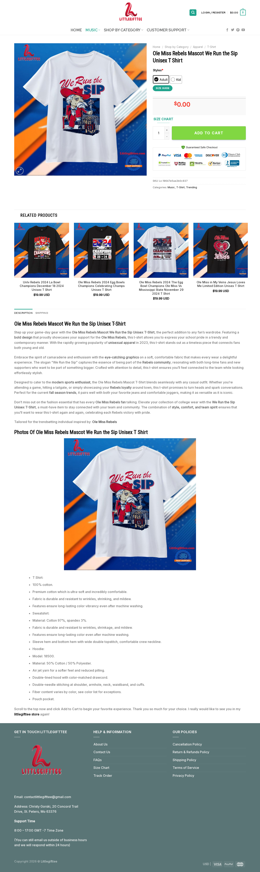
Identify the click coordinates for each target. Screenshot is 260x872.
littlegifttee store (26, 714)
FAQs (97, 760)
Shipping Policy (184, 760)
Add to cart (208, 133)
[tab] (23, 313)
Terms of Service (186, 768)
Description (23, 313)
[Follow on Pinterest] (237, 30)
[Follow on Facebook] (227, 30)
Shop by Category (177, 47)
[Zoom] (20, 171)
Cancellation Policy (187, 744)
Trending (191, 187)
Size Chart (101, 768)
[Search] (193, 12)
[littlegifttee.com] (130, 12)
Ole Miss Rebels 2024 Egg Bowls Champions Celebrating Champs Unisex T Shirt (101, 285)
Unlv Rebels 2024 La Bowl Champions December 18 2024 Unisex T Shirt (42, 285)
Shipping (41, 313)
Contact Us (101, 752)
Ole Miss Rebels (104, 422)
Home (76, 30)
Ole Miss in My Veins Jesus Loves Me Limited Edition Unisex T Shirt (221, 284)
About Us (100, 744)
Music (92, 30)
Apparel (198, 47)
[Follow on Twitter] (232, 30)
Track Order (102, 776)
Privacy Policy (183, 776)
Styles (158, 70)
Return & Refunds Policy (191, 752)
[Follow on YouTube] (243, 30)
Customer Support (167, 30)
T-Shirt (211, 47)
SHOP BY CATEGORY (122, 30)
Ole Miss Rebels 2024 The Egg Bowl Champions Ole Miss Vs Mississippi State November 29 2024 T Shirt (161, 287)
